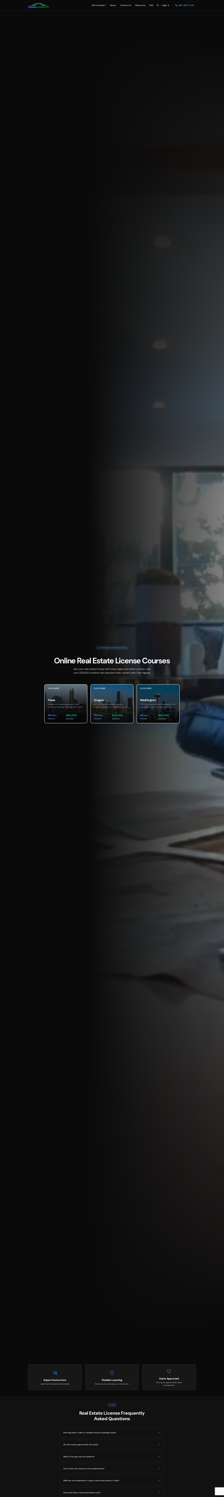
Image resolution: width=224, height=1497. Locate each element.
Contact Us (125, 5)
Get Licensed (98, 5)
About (113, 5)
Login (164, 5)
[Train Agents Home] (38, 5)
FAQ (151, 5)
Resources (140, 5)
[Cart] (157, 5)
